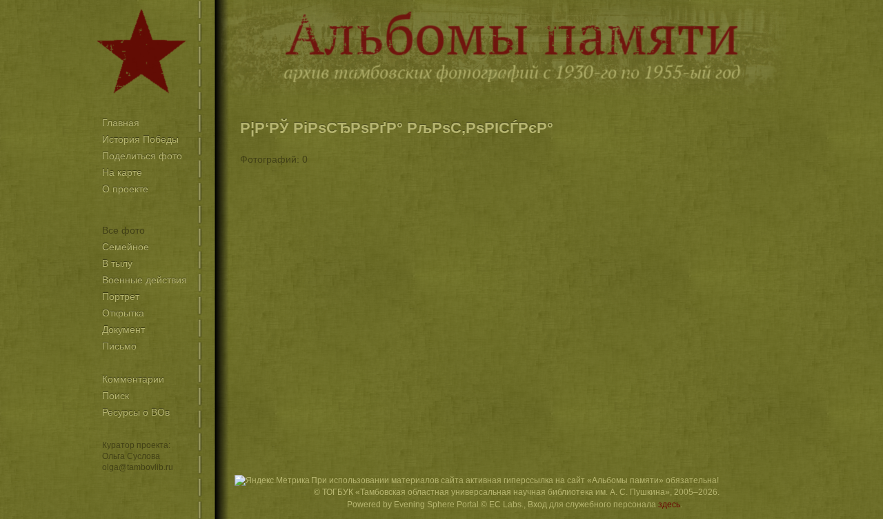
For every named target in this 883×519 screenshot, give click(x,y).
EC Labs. (506, 504)
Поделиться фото (142, 155)
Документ (123, 329)
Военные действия (144, 279)
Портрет (120, 296)
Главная (120, 122)
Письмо (119, 346)
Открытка (123, 312)
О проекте (125, 188)
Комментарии (133, 379)
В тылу (117, 263)
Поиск (115, 395)
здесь (669, 504)
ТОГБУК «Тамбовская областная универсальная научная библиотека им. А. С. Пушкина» (496, 492)
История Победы (140, 139)
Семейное (125, 246)
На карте (122, 172)
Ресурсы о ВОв (136, 412)
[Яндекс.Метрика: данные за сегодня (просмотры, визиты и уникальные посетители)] (272, 481)
